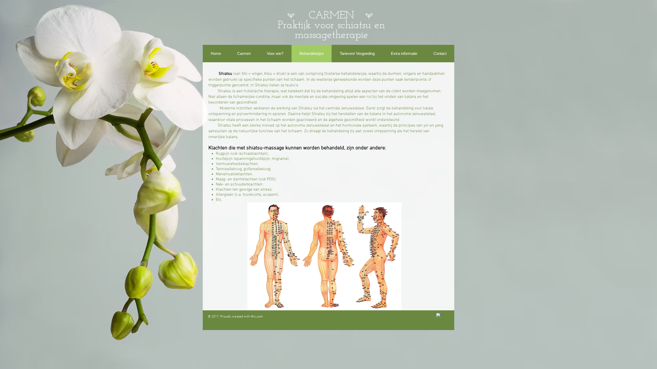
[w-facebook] (438, 315)
